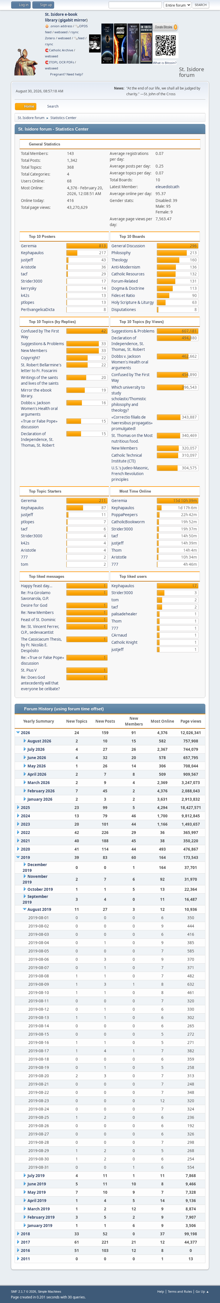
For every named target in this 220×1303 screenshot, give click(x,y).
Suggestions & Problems (42, 343)
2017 (25, 1242)
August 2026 (39, 741)
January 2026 (40, 799)
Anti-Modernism (125, 267)
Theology (119, 259)
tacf (24, 274)
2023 (25, 824)
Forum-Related (124, 281)
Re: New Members (37, 612)
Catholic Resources (127, 274)
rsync (74, 32)
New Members (34, 350)
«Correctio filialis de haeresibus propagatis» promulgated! (132, 423)
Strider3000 (31, 281)
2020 (25, 849)
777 (24, 557)
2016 (25, 1250)
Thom (116, 550)
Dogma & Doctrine (127, 288)
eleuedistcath (167, 186)
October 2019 (40, 889)
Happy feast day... (36, 585)
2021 (25, 840)
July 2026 (36, 749)
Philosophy (121, 252)
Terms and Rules (180, 1291)
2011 (25, 1258)
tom (24, 564)
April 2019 (37, 1200)
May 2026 (37, 766)
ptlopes (27, 302)
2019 (25, 857)
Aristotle (28, 267)
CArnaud (119, 635)
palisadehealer (124, 614)
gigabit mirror (73, 20)
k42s (25, 295)
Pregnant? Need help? (66, 74)
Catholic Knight (124, 642)
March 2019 (39, 1208)
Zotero (50, 38)
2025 (25, 807)
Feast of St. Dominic (38, 619)
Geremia (28, 245)
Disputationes (123, 309)
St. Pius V (29, 670)
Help (160, 1291)
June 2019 (37, 1184)
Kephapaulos (32, 252)
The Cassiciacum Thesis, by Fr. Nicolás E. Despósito (41, 645)
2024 (25, 815)
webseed (61, 32)
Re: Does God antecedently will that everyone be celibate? (40, 683)
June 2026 (37, 757)
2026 (25, 732)
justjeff (27, 259)
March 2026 (39, 782)
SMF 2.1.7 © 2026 (23, 1291)
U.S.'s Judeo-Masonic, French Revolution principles (130, 473)
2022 (25, 832)
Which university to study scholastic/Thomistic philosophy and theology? (128, 399)
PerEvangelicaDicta (37, 309)
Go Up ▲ (202, 1291)
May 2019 (37, 1192)
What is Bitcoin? (164, 63)
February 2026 (41, 791)
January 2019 (40, 1225)
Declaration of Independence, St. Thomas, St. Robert (37, 439)
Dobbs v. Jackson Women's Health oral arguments (39, 408)
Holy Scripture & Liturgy (132, 302)
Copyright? (30, 357)
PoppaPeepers (124, 514)
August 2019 (39, 909)
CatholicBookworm (128, 521)
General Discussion (128, 245)
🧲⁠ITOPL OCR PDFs (59, 62)
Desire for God (34, 605)
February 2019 (41, 1217)
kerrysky (28, 288)
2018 (25, 1233)
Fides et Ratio (123, 295)
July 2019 (36, 1175)
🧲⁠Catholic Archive (59, 50)
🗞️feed (79, 38)
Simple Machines (49, 1291)
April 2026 (37, 774)
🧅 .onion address (58, 26)
